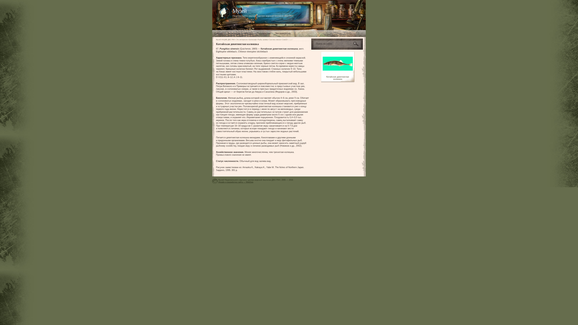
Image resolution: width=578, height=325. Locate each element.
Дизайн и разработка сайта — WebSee (235, 182)
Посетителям (263, 33)
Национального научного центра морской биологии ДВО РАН (263, 16)
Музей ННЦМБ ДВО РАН (225, 39)
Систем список (275, 39)
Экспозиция (233, 33)
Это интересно (283, 33)
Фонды (248, 33)
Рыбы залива (263, 39)
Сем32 (284, 39)
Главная (218, 33)
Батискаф (252, 39)
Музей (240, 11)
